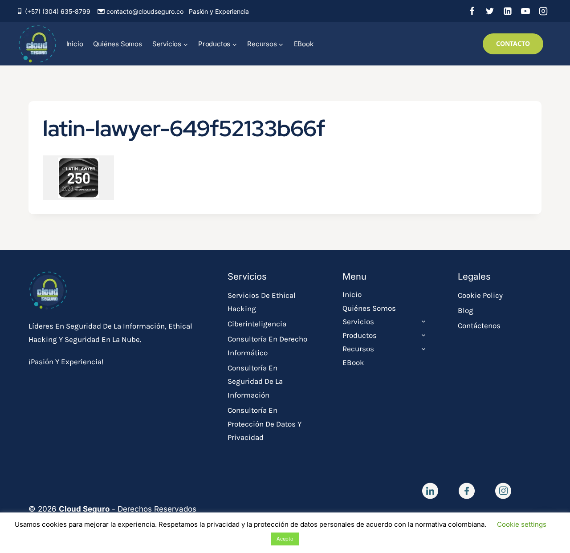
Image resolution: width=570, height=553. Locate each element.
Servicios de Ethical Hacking (262, 302)
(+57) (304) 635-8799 (57, 11)
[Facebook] (472, 11)
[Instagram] (543, 11)
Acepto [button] (285, 539)
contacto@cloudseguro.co (144, 11)
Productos (359, 335)
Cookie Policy (480, 295)
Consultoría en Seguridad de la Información (255, 381)
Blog (465, 310)
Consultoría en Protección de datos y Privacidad (264, 424)
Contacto (513, 43)
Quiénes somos (117, 44)
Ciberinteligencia (257, 323)
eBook (304, 44)
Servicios (358, 321)
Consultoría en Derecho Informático (267, 345)
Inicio (74, 44)
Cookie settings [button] (521, 524)
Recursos (358, 348)
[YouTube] (525, 11)
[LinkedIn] (508, 11)
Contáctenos (479, 325)
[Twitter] (490, 11)
